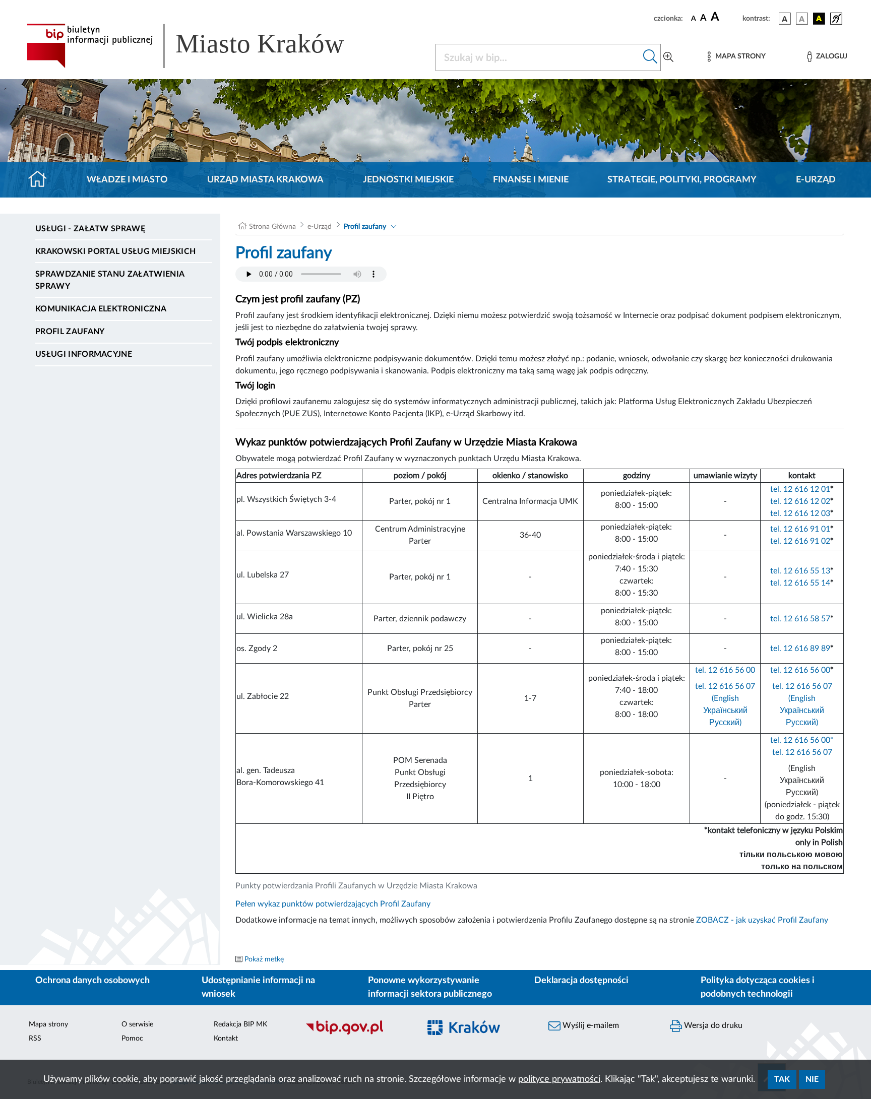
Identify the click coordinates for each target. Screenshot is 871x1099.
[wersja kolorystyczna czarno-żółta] (819, 18)
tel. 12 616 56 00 (725, 670)
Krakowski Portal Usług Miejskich (115, 251)
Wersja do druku (712, 1025)
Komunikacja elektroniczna (100, 309)
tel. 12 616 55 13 (800, 571)
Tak (782, 1079)
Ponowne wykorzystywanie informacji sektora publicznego (430, 987)
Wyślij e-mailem (590, 1025)
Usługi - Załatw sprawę (90, 229)
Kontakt (226, 1038)
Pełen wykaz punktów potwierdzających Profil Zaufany (332, 904)
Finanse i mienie (531, 179)
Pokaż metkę (264, 959)
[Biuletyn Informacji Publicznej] (357, 1033)
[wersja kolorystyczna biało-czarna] (802, 18)
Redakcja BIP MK (240, 1024)
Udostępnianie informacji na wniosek (258, 987)
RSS (35, 1038)
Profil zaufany (69, 332)
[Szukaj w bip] (650, 57)
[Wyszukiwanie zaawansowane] (668, 57)
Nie (812, 1079)
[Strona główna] (41, 179)
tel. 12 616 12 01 (800, 489)
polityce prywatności (559, 1079)
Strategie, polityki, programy (682, 179)
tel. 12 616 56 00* (802, 740)
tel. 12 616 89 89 (800, 648)
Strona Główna (272, 226)
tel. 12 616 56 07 (802, 752)
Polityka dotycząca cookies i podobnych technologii (758, 987)
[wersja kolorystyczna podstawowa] (784, 18)
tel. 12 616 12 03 (800, 513)
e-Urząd (816, 179)
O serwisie (137, 1024)
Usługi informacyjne (83, 354)
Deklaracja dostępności (581, 980)
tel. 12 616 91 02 (800, 541)
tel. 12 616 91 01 (800, 529)
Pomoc (132, 1038)
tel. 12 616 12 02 (800, 501)
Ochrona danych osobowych (92, 980)
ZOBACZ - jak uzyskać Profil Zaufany (762, 920)
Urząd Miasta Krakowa (265, 179)
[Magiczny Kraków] (479, 1033)
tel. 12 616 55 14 (800, 583)
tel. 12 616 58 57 (800, 619)
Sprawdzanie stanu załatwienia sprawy (109, 280)
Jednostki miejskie (408, 179)
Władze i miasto (127, 179)
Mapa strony (48, 1024)
